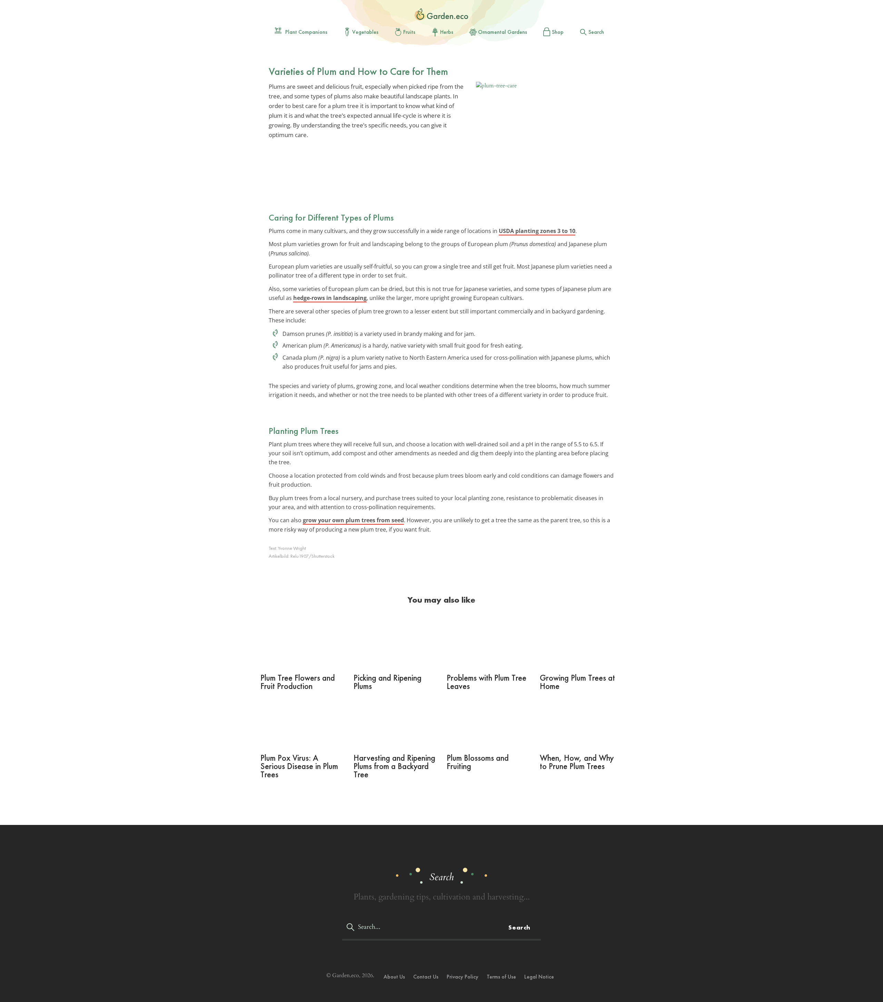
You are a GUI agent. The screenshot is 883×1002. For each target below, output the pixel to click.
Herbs (446, 32)
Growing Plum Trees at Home (577, 681)
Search (596, 32)
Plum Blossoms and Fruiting (478, 761)
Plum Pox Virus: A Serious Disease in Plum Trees (299, 766)
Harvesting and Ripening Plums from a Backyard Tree (394, 766)
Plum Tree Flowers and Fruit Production (297, 681)
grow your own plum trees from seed (353, 520)
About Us (394, 976)
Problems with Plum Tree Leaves (486, 681)
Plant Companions (306, 32)
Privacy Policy (462, 976)
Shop (558, 32)
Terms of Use (501, 976)
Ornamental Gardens (502, 32)
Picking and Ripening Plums (387, 681)
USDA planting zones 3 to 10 (537, 231)
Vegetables (365, 32)
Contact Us (425, 976)
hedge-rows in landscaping (330, 298)
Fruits (409, 32)
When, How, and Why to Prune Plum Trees (577, 761)
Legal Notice (539, 976)
